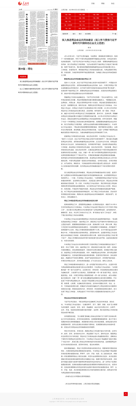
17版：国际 (68, 28)
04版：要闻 (110, 14)
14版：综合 (82, 25)
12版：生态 (110, 21)
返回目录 (65, 34)
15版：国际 (96, 25)
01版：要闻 (68, 14)
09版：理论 (68, 21)
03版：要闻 (96, 14)
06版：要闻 (82, 18)
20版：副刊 (110, 28)
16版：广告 (110, 25)
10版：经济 (82, 21)
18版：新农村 (82, 28)
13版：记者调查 (68, 25)
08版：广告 (110, 18)
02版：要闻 (82, 14)
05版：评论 (68, 18)
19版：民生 (96, 28)
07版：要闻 (96, 18)
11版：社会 (96, 21)
